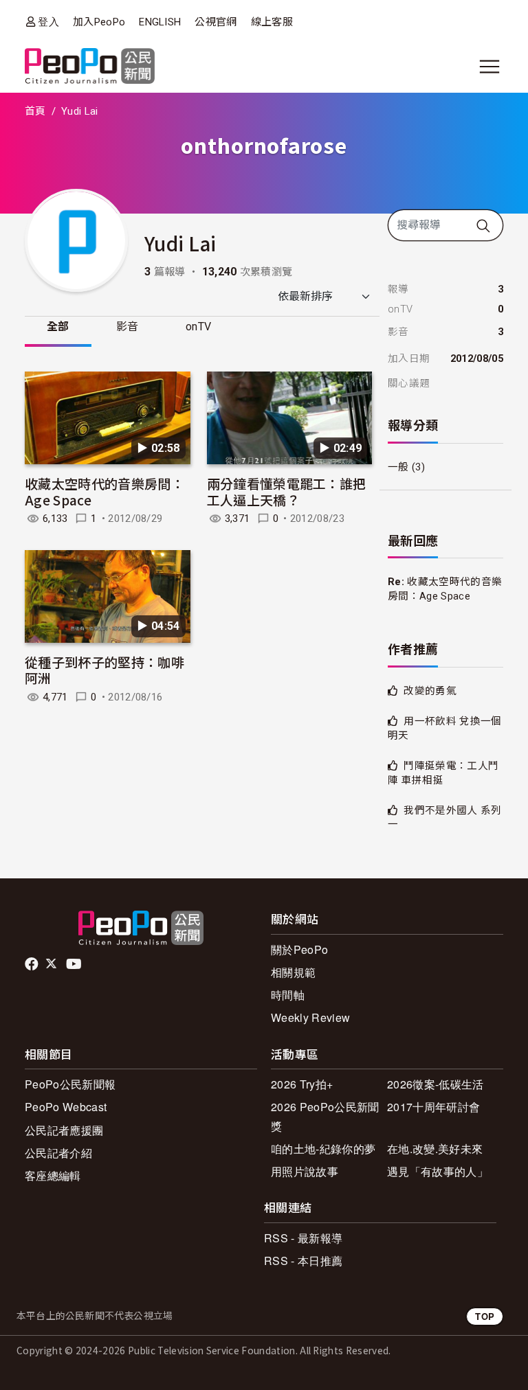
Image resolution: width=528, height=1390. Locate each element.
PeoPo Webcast (66, 1107)
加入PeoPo (99, 22)
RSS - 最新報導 (303, 1238)
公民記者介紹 (58, 1153)
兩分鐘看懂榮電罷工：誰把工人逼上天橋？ (286, 491)
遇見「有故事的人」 (437, 1171)
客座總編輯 (53, 1175)
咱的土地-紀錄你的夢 (323, 1149)
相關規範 (293, 972)
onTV (198, 326)
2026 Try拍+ (302, 1084)
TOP (484, 1316)
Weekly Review (310, 1017)
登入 (48, 21)
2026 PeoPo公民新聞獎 (325, 1116)
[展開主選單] (489, 66)
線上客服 (272, 22)
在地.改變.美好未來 (435, 1149)
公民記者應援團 (64, 1130)
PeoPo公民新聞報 (70, 1084)
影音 (127, 326)
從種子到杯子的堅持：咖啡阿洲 (104, 669)
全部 (58, 326)
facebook (33, 964)
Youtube (75, 964)
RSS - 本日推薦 (303, 1260)
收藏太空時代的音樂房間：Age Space (104, 491)
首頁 (35, 111)
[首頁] (90, 67)
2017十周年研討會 (433, 1107)
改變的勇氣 (430, 691)
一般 (398, 467)
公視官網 (215, 22)
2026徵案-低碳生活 (435, 1084)
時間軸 (288, 995)
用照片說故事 (304, 1171)
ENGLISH (160, 22)
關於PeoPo (299, 949)
